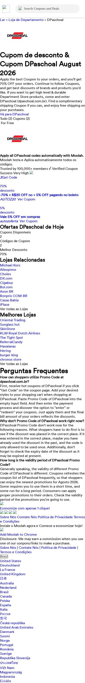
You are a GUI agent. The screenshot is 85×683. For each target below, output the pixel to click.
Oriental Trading (12, 320)
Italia (3, 609)
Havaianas (8, 346)
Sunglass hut (10, 324)
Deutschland (10, 565)
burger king (9, 355)
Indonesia (7, 676)
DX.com (6, 278)
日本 (3, 578)
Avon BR (6, 291)
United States (10, 561)
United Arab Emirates (16, 627)
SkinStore (7, 329)
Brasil (4, 556)
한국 (3, 618)
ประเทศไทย (9, 662)
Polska (5, 600)
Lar (3, 19)
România (7, 649)
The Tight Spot (11, 337)
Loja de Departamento (26, 19)
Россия (5, 614)
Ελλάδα (5, 681)
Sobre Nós (8, 517)
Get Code (8, 177)
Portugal (6, 645)
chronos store (10, 359)
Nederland (8, 587)
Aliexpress (8, 269)
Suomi (5, 636)
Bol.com (6, 287)
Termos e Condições (16, 552)
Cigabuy (6, 282)
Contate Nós (27, 517)
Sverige (6, 653)
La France (7, 569)
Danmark (7, 631)
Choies (5, 274)
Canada (6, 596)
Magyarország (11, 672)
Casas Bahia (9, 300)
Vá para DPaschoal (14, 114)
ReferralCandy (11, 342)
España (5, 605)
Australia (7, 583)
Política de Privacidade (55, 517)
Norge (5, 640)
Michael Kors (10, 265)
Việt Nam (7, 668)
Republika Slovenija (15, 658)
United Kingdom (13, 574)
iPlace (4, 304)
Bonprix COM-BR (13, 296)
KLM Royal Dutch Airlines (20, 333)
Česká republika (12, 623)
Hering (5, 350)
